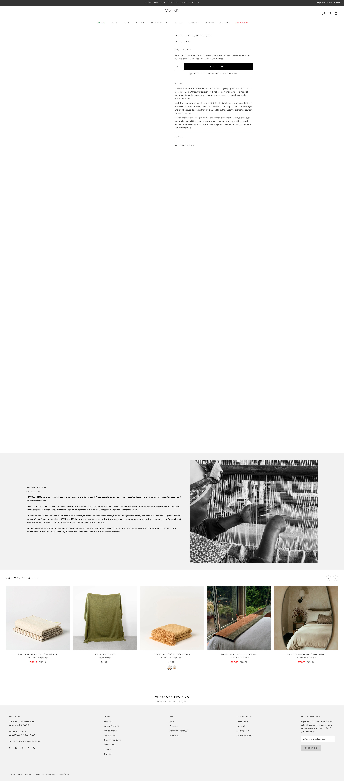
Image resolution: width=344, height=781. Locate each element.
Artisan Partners (111, 726)
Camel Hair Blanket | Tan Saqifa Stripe (37, 654)
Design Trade (242, 721)
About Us (108, 721)
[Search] (330, 13)
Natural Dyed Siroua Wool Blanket (172, 654)
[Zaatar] (174, 667)
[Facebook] (10, 747)
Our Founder (110, 735)
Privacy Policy (50, 774)
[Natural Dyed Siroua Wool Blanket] (172, 618)
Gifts (114, 23)
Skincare (209, 23)
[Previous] (328, 578)
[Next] (335, 578)
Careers (107, 754)
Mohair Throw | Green (105, 654)
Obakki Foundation (112, 740)
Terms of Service (64, 774)
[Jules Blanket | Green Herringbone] (239, 618)
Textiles (178, 23)
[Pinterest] (22, 747)
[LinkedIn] (34, 747)
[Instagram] (16, 747)
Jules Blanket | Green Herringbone (239, 654)
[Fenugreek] (169, 667)
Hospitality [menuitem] (338, 3)
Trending (101, 23)
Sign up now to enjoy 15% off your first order (172, 3)
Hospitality (241, 726)
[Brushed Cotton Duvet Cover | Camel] (306, 618)
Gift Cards (174, 735)
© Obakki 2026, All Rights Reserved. (27, 774)
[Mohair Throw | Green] (105, 618)
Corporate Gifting (245, 735)
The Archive (242, 23)
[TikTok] (28, 747)
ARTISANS (225, 23)
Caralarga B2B (243, 730)
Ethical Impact (110, 730)
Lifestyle (194, 23)
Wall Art (140, 23)
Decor (126, 23)
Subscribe (311, 748)
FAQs (172, 721)
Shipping (174, 726)
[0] (336, 13)
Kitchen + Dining (159, 23)
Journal (107, 749)
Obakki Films (110, 744)
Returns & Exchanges (179, 730)
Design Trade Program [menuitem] (324, 3)
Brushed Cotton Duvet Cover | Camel (306, 654)
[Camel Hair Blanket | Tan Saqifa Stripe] (38, 618)
